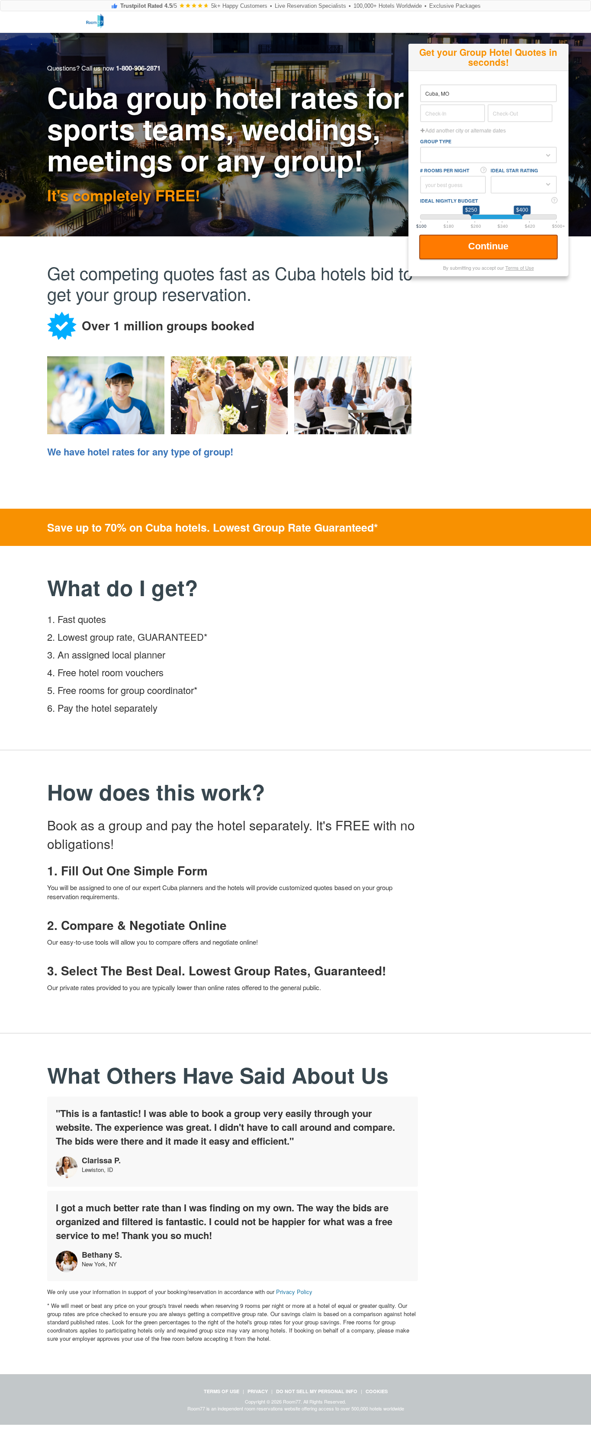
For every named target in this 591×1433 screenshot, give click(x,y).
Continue (489, 246)
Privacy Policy (294, 1292)
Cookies (377, 1391)
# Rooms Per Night (444, 170)
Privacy (257, 1391)
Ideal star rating (514, 170)
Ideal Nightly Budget (449, 200)
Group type (435, 141)
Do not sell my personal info (316, 1391)
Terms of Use (519, 267)
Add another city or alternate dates (465, 131)
